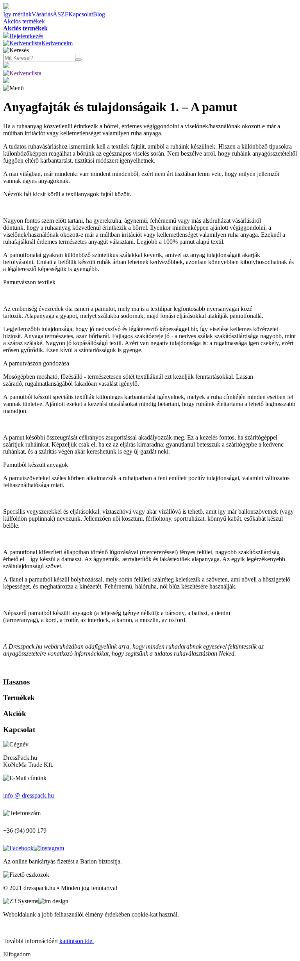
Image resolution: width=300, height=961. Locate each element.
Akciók (14, 713)
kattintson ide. (76, 941)
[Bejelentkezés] (6, 66)
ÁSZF (60, 14)
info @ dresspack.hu (28, 795)
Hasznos (16, 682)
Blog (99, 14)
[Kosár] (6, 81)
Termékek (19, 697)
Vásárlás (42, 14)
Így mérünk (17, 14)
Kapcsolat (80, 14)
